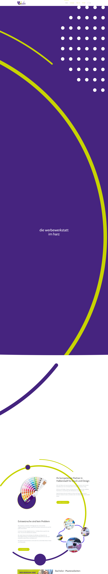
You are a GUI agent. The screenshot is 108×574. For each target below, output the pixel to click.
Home (66, 2)
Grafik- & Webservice (63, 502)
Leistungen (72, 2)
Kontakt (83, 2)
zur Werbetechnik (23, 549)
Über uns (78, 2)
